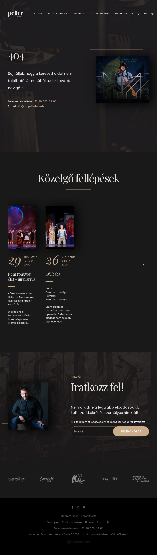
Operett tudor (69, 516)
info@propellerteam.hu (31, 106)
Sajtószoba (103, 522)
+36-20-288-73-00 (44, 101)
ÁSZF (86, 534)
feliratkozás (131, 431)
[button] (13, 265)
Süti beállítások (120, 534)
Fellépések (78, 13)
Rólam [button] (37, 13)
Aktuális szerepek (57, 13)
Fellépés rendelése (99, 13)
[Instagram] (138, 14)
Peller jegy (53, 522)
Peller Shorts (88, 516)
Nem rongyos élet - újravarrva (21, 276)
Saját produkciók (72, 522)
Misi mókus (121, 13)
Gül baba (53, 274)
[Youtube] (145, 14)
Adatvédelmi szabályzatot (107, 422)
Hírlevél (89, 522)
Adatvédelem (99, 534)
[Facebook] (132, 14)
